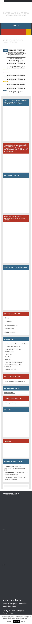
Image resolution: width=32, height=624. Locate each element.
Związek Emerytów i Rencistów (14, 362)
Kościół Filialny (9, 351)
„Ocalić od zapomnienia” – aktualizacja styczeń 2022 (14, 468)
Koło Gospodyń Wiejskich (13, 349)
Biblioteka (8, 359)
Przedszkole (8, 354)
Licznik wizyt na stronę (10, 403)
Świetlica (7, 357)
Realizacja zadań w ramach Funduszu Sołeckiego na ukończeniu (16, 91)
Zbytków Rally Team (11, 369)
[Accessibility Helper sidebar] (2, 2)
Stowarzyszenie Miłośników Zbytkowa (16, 344)
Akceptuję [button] (16, 621)
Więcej (22, 621)
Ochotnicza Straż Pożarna (12, 346)
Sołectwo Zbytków (16, 12)
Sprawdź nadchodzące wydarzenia (15, 381)
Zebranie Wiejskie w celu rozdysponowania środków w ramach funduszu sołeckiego (16, 62)
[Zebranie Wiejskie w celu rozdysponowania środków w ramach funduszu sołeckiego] (16, 56)
